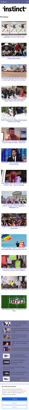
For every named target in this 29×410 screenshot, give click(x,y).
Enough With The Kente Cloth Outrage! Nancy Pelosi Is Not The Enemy (14, 100)
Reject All (14, 407)
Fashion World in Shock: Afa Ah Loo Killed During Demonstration (13, 57)
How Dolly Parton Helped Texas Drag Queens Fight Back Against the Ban (20, 330)
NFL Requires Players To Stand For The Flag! (14, 310)
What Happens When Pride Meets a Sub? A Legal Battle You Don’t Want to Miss (14, 36)
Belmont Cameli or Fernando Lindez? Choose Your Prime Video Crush (19, 336)
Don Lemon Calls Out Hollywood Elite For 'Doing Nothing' (14, 163)
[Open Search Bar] (27, 1)
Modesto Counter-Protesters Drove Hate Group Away (14, 227)
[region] (14, 397)
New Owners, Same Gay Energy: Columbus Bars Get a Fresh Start (20, 349)
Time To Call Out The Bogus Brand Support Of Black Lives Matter (14, 121)
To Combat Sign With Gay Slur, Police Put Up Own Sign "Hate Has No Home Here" (14, 79)
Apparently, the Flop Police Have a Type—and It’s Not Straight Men (20, 343)
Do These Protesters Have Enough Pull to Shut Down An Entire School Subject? (14, 269)
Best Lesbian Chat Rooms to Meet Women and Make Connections (18, 362)
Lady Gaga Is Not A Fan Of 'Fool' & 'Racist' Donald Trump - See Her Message (14, 184)
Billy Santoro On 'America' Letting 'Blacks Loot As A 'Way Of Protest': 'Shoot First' (14, 141)
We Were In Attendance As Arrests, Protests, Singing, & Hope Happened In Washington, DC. (14, 206)
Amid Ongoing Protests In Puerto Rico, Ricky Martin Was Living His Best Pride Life (14, 248)
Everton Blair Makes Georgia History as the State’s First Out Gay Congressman (19, 323)
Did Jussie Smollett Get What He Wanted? (14, 289)
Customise (14, 403)
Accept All (14, 399)
